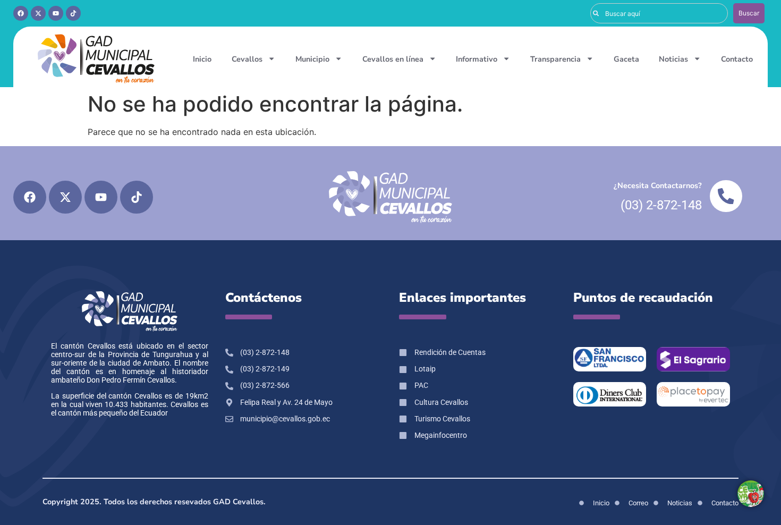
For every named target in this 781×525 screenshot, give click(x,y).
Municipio (312, 59)
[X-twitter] (38, 13)
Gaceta (626, 59)
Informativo (476, 59)
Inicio (202, 59)
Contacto (737, 59)
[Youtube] (55, 13)
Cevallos (247, 59)
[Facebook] (20, 13)
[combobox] (659, 13)
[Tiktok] (73, 13)
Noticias (673, 59)
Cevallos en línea (392, 59)
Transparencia (555, 59)
